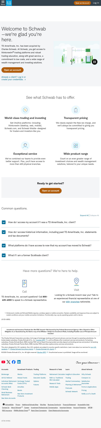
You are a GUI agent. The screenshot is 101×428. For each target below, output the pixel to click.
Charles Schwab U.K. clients (45, 349)
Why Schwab (86, 374)
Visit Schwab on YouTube (3, 362)
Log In (96, 3)
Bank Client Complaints (39, 410)
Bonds (19, 390)
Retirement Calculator (57, 374)
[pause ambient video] (95, 62)
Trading (68, 378)
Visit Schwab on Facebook (14, 362)
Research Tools (55, 383)
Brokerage (5, 374)
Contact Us (5, 407)
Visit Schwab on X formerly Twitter (8, 362)
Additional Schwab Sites (30, 404)
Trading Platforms (40, 374)
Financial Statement (69, 404)
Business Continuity (54, 404)
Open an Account (82, 3)
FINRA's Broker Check (21, 410)
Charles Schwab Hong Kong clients (21, 349)
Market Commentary (73, 381)
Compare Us (86, 378)
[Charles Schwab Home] (9, 3)
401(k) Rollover (6, 378)
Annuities (20, 387)
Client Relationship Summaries (59, 410)
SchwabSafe (9, 404)
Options (36, 381)
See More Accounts (8, 398)
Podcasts (69, 388)
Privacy (18, 404)
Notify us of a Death (89, 394)
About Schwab (16, 407)
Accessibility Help (83, 404)
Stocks (19, 374)
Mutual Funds (22, 378)
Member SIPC (41, 352)
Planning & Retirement (73, 385)
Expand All (84, 215)
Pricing (84, 390)
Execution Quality (40, 378)
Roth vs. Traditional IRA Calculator (56, 379)
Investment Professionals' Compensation (44, 407)
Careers (26, 407)
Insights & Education (73, 374)
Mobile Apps (54, 387)
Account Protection (79, 407)
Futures (36, 385)
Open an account (12, 70)
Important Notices (66, 407)
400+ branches (72, 301)
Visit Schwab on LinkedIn (19, 362)
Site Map (43, 404)
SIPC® (90, 407)
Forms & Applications (89, 387)
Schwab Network (72, 391)
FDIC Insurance (7, 410)
